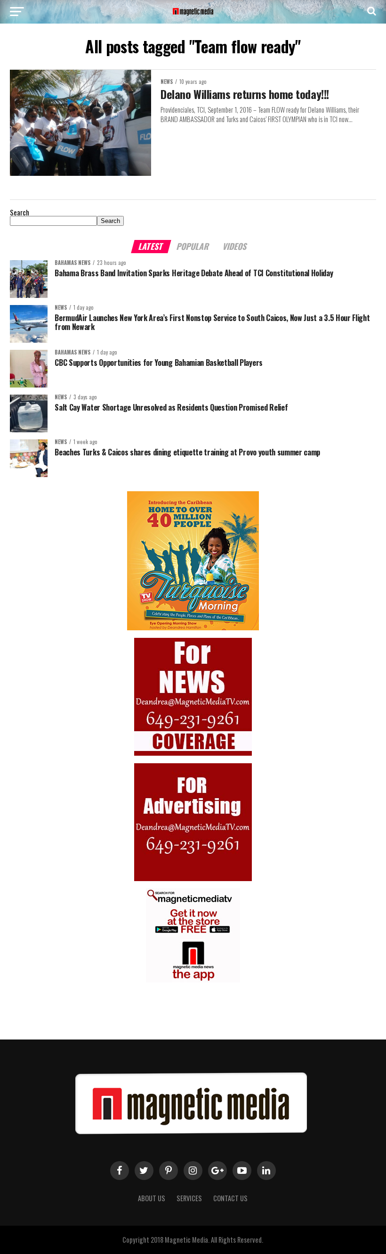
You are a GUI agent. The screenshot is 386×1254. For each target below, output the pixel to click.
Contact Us (230, 1198)
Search (19, 212)
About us (151, 1198)
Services (189, 1198)
